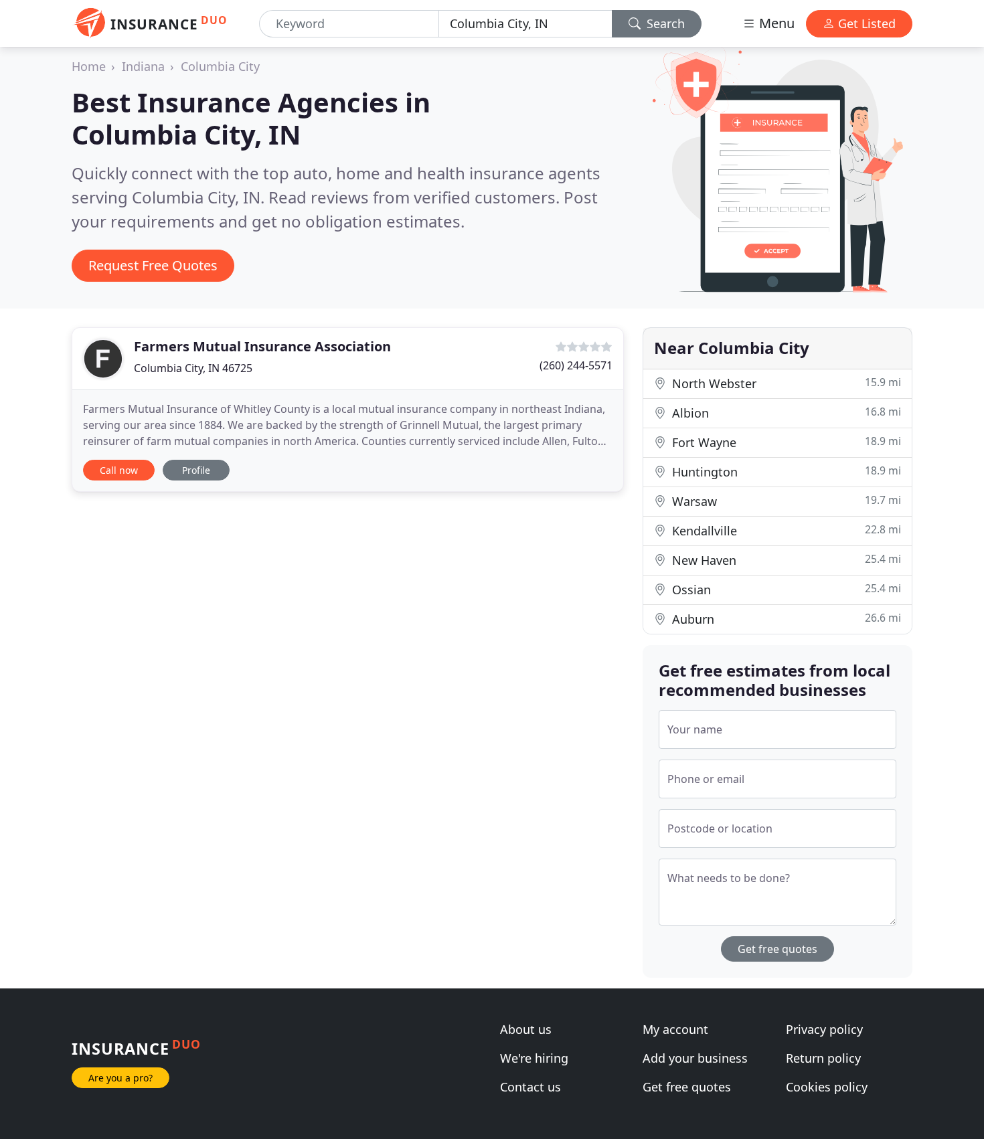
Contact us (530, 1087)
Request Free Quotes (153, 265)
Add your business (695, 1058)
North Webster (785, 383)
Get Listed (865, 23)
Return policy (823, 1058)
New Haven (785, 559)
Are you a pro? (120, 1077)
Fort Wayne (785, 442)
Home (89, 66)
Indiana (143, 66)
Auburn (785, 618)
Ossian (785, 589)
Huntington (785, 471)
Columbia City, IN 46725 (193, 368)
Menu (775, 23)
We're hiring (534, 1058)
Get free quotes (777, 949)
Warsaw (785, 501)
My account (675, 1029)
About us (526, 1029)
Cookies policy (827, 1087)
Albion (785, 412)
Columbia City (220, 66)
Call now (119, 470)
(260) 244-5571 (576, 365)
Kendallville (785, 530)
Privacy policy (824, 1029)
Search (664, 23)
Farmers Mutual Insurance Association (262, 346)
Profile (196, 470)
